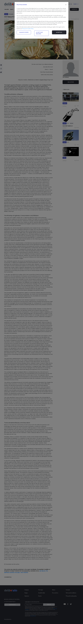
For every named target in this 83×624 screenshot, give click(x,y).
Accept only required (39, 33)
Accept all (59, 32)
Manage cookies (23, 32)
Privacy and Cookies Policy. (28, 28)
